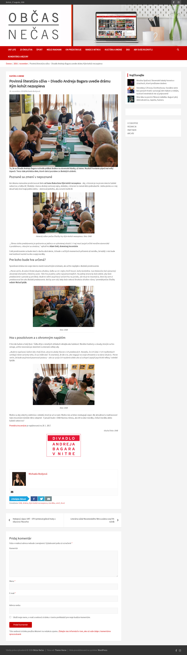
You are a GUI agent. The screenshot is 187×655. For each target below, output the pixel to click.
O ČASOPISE (132, 123)
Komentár (13, 548)
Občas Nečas (38, 650)
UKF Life (12, 49)
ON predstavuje (73, 49)
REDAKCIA (131, 126)
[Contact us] (48, 498)
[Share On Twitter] (41, 498)
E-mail (12, 593)
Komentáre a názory (18, 56)
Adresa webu (14, 605)
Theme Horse (60, 650)
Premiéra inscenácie (17, 425)
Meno (12, 581)
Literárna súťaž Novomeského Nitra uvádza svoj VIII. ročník (92, 520)
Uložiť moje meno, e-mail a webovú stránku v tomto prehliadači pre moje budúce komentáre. (51, 617)
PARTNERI (131, 130)
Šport (39, 49)
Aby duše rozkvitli (143, 49)
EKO (128, 49)
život (63, 503)
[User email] (12, 492)
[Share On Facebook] (34, 498)
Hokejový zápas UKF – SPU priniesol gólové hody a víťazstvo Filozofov (34, 520)
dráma (25, 503)
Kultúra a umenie (113, 49)
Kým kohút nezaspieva (38, 503)
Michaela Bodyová (32, 91)
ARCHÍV (130, 133)
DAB (20, 503)
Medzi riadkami (54, 49)
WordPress (102, 650)
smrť (58, 503)
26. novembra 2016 (17, 91)
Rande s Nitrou (93, 49)
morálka (51, 503)
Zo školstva (26, 49)
